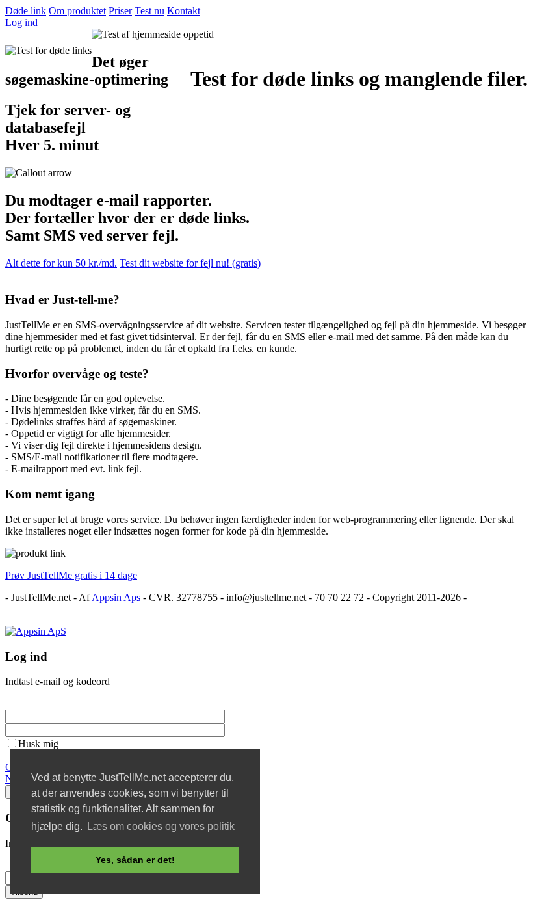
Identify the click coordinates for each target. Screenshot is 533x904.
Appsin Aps (116, 597)
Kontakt (183, 10)
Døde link (25, 10)
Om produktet (77, 10)
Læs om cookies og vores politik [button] (161, 826)
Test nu (149, 10)
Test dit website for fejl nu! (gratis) (190, 263)
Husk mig (38, 743)
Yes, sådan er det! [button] (135, 860)
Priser (120, 10)
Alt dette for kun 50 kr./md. (61, 263)
